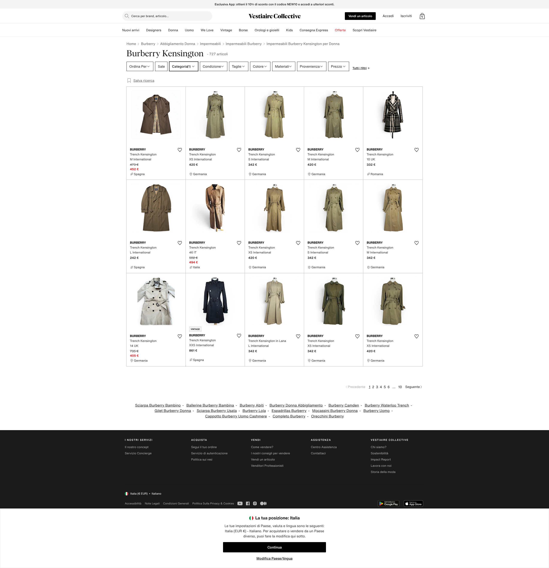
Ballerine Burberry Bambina (210, 405)
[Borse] (251, 30)
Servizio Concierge (138, 453)
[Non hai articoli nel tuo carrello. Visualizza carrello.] (422, 16)
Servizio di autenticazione (209, 453)
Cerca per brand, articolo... (150, 16)
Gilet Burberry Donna (173, 410)
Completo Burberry (289, 416)
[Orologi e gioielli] (282, 30)
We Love (207, 30)
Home (131, 43)
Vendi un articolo (360, 16)
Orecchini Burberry (327, 416)
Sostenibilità (379, 453)
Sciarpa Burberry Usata (217, 410)
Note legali (152, 503)
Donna (173, 30)
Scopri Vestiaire (364, 30)
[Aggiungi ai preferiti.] (179, 149)
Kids (289, 30)
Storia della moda (383, 472)
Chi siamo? (378, 447)
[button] (422, 16)
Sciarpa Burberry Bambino (158, 405)
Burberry (148, 43)
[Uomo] (197, 30)
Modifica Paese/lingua (274, 558)
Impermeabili (210, 43)
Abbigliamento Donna (177, 43)
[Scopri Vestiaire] (380, 30)
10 (400, 386)
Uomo (189, 30)
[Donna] (181, 30)
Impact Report (381, 459)
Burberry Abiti (252, 405)
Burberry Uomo (376, 410)
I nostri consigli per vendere (270, 453)
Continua (274, 547)
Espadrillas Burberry (288, 410)
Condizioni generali (176, 503)
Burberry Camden (344, 405)
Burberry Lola (254, 410)
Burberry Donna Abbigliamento (296, 405)
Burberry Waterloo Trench (387, 405)
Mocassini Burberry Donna (335, 410)
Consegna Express (314, 30)
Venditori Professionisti (267, 466)
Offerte (340, 30)
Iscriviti (406, 16)
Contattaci (318, 453)
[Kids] (296, 30)
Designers (153, 30)
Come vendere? (262, 447)
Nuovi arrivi (130, 30)
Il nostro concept (137, 447)
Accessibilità (133, 503)
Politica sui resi (201, 459)
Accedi (388, 16)
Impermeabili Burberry (244, 43)
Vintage (226, 30)
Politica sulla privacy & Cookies (213, 503)
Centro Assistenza (324, 447)
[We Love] (217, 30)
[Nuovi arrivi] (142, 30)
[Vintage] (235, 30)
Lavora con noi (381, 466)
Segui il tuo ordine (204, 447)
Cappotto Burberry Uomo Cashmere (236, 416)
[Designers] (164, 30)
